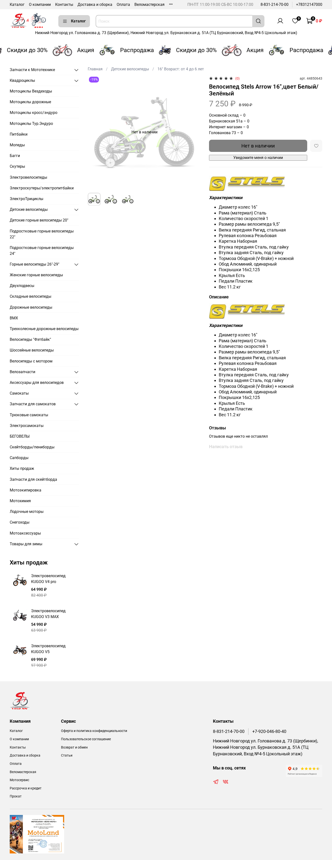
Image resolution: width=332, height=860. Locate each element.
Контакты (64, 4)
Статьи (66, 755)
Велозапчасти (22, 372)
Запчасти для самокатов (33, 404)
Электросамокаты (27, 425)
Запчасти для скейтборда (33, 479)
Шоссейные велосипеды (32, 350)
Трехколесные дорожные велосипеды (44, 328)
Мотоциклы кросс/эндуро (33, 112)
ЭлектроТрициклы (26, 198)
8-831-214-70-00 (274, 4)
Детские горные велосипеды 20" (39, 220)
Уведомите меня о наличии (258, 157)
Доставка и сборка (95, 4)
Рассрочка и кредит (26, 788)
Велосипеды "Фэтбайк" (30, 339)
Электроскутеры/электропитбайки (42, 188)
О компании (40, 4)
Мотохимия (20, 501)
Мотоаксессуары (25, 533)
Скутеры (17, 166)
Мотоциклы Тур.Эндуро (31, 123)
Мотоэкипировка (25, 490)
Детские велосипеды (130, 69)
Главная (95, 69)
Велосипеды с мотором (31, 361)
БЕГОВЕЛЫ (20, 436)
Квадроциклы (22, 80)
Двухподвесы (22, 285)
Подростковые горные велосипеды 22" (42, 234)
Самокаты (19, 393)
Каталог (17, 4)
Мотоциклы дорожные (30, 102)
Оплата (123, 4)
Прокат (16, 796)
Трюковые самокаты (29, 415)
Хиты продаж (22, 468)
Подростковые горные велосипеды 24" (42, 250)
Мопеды (17, 145)
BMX (14, 318)
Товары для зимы (26, 544)
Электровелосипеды (28, 177)
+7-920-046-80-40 (269, 731)
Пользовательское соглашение (86, 739)
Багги (15, 155)
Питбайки (18, 134)
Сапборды (19, 457)
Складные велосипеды (30, 296)
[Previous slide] (95, 132)
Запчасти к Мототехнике (32, 69)
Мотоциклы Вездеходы (31, 91)
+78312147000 (309, 4)
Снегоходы (19, 522)
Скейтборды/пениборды (32, 447)
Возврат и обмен (74, 747)
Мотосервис (19, 780)
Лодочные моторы (27, 511)
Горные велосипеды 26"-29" (34, 264)
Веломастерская (149, 4)
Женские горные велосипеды (36, 275)
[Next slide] (193, 132)
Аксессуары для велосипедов (37, 382)
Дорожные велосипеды (31, 307)
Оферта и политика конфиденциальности (94, 731)
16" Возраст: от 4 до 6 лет (180, 69)
